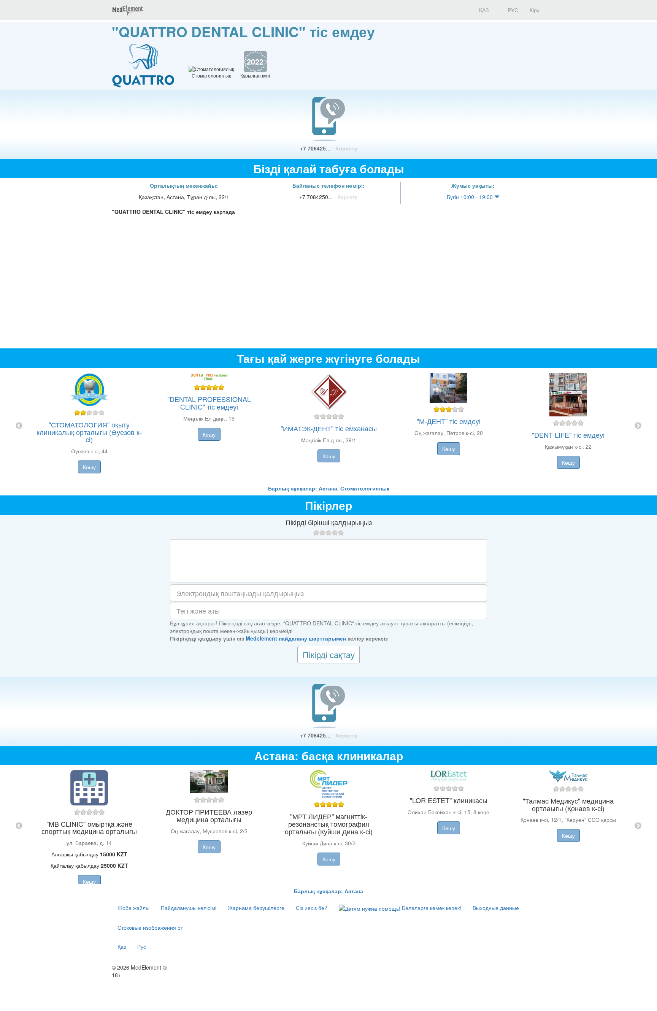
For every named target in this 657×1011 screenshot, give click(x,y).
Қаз (121, 946)
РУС (512, 10)
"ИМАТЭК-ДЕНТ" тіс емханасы (329, 428)
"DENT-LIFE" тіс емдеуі (568, 435)
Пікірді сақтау (329, 654)
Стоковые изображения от (150, 927)
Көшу (89, 467)
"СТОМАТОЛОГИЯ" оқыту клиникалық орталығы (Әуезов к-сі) (89, 432)
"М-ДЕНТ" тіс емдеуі (449, 421)
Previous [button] (19, 426)
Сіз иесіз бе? (311, 907)
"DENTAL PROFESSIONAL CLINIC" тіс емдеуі (209, 402)
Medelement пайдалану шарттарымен (296, 638)
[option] (329, 426)
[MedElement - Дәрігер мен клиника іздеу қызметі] (127, 9)
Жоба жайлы (133, 907)
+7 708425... (328, 148)
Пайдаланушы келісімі (188, 907)
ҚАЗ (483, 10)
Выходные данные (496, 907)
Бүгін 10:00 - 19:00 (470, 197)
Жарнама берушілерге (256, 907)
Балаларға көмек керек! (430, 907)
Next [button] (638, 426)
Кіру (535, 10)
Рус (141, 946)
